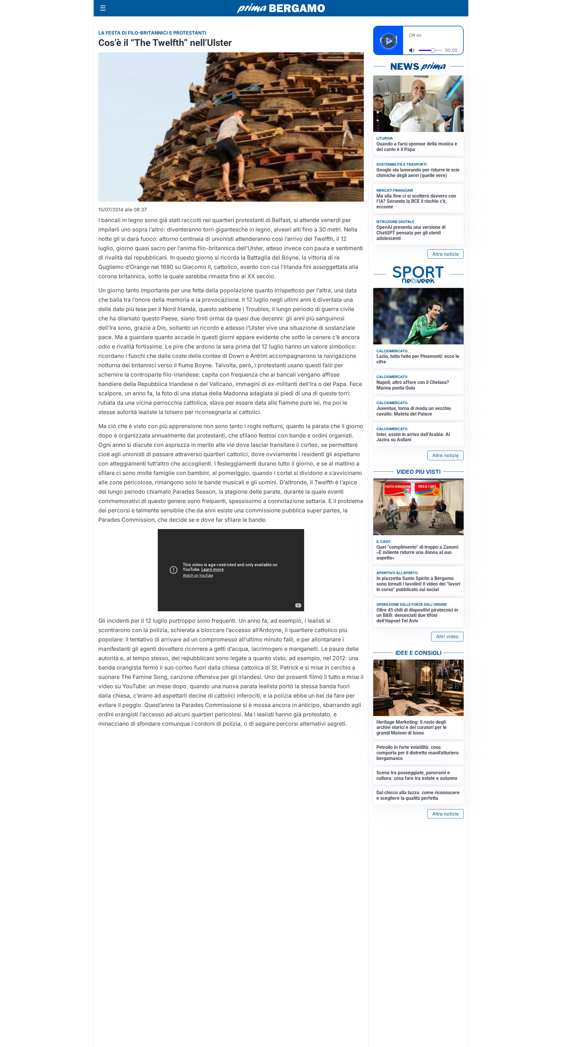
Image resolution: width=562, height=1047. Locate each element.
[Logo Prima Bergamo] (281, 8)
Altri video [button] (447, 636)
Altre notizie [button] (445, 254)
